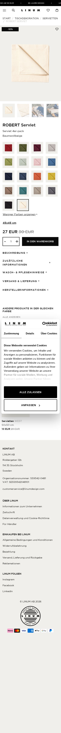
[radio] (8, 148)
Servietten (50, 18)
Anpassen (28, 405)
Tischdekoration (27, 18)
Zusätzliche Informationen (15, 262)
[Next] (56, 63)
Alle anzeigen (11, 317)
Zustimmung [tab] (11, 333)
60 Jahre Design (35, 3)
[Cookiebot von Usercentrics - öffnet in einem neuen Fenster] (43, 324)
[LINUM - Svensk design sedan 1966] (31, 10)
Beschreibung (14, 253)
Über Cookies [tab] (49, 333)
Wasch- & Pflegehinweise (23, 272)
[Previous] (5, 63)
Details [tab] (30, 333)
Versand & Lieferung (20, 281)
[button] (4, 10)
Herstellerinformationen (24, 290)
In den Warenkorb (40, 241)
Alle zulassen (30, 392)
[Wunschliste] (48, 10)
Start (7, 18)
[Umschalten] (28, 253)
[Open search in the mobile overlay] (13, 10)
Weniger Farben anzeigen (19, 214)
